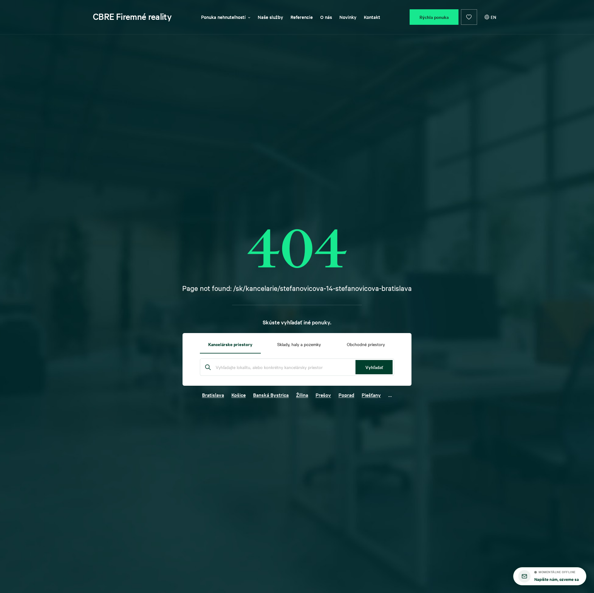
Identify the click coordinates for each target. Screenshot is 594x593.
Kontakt (372, 17)
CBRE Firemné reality (132, 16)
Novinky (347, 17)
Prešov (323, 394)
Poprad (346, 394)
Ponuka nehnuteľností (223, 17)
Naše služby (270, 17)
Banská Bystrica (271, 394)
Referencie (302, 17)
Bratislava (213, 394)
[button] (550, 576)
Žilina (302, 394)
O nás (326, 17)
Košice (238, 394)
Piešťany (371, 394)
